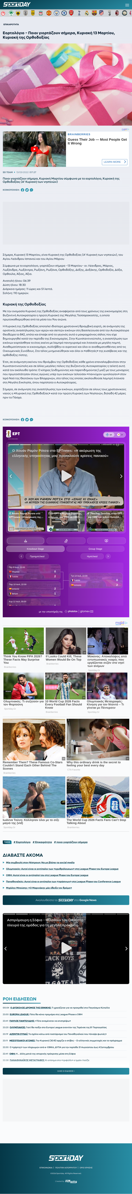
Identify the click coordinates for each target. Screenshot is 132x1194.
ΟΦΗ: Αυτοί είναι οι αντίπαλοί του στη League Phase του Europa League (47, 875)
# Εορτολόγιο (22, 842)
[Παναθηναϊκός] (11, 13)
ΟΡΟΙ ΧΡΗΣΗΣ (86, 1167)
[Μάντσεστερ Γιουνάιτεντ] (49, 13)
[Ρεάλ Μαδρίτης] (87, 13)
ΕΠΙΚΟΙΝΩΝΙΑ (46, 1167)
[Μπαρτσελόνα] (94, 13)
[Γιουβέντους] (109, 13)
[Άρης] (34, 13)
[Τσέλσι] (64, 13)
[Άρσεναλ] (71, 13)
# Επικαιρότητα (42, 842)
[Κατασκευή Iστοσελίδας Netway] (71, 1181)
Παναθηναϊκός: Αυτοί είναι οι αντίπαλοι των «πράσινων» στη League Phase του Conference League (63, 881)
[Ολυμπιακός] (3, 13)
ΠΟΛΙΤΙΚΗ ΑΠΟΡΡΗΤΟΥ (66, 1167)
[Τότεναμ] (79, 13)
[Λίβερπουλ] (41, 13)
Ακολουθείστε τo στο (66, 900)
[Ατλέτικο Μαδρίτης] (102, 13)
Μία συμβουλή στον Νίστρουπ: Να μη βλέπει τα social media (40, 862)
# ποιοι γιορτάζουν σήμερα (70, 842)
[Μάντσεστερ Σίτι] (56, 13)
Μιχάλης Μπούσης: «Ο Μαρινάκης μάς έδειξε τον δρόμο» (39, 887)
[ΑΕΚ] (18, 13)
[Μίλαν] (117, 13)
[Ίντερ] (124, 13)
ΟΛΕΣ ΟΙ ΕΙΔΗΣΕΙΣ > (66, 1071)
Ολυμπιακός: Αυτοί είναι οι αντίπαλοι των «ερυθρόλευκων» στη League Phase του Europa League (62, 868)
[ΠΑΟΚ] (26, 13)
